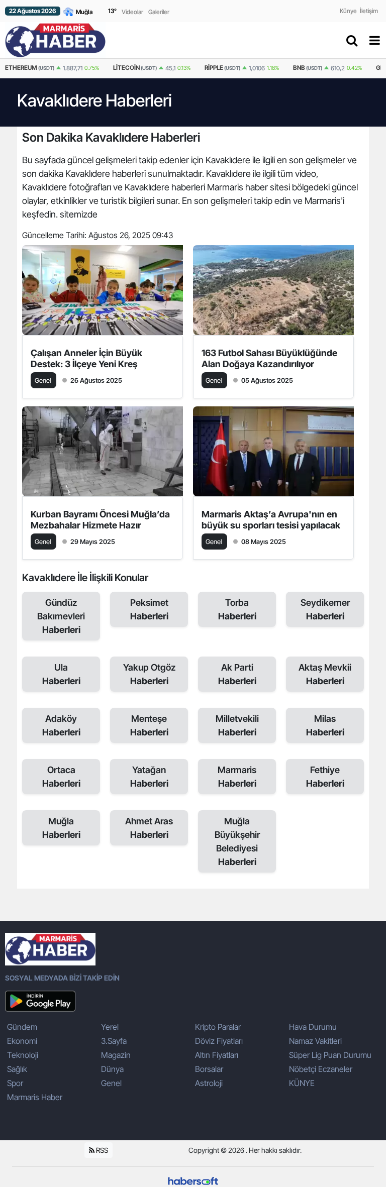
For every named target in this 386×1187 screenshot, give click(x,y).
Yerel (110, 1027)
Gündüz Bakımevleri (61, 616)
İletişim (369, 11)
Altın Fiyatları (216, 1055)
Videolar (132, 12)
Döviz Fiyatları (219, 1041)
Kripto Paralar (218, 1027)
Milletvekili (237, 725)
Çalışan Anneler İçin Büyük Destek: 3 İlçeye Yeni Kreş (86, 358)
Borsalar (209, 1069)
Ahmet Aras (149, 828)
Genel (111, 1083)
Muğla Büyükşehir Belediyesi (237, 841)
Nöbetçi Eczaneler (320, 1069)
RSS (101, 1150)
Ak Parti (237, 674)
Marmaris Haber (34, 1097)
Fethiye (325, 777)
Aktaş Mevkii (325, 674)
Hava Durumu (313, 1027)
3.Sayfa (114, 1041)
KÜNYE (302, 1083)
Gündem (22, 1027)
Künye (348, 11)
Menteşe (149, 725)
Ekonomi (22, 1041)
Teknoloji (22, 1055)
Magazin (116, 1055)
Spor (15, 1083)
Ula (61, 674)
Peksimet (149, 609)
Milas (325, 725)
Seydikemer (325, 609)
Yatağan (149, 777)
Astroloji (209, 1083)
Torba (237, 609)
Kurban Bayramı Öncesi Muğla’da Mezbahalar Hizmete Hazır (100, 519)
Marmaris (237, 777)
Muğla (61, 828)
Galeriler (158, 12)
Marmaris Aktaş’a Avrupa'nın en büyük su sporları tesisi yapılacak (271, 519)
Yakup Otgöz (149, 674)
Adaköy (61, 725)
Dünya (112, 1069)
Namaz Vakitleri (315, 1041)
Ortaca (61, 777)
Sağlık (17, 1069)
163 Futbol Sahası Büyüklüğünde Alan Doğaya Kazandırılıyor (269, 358)
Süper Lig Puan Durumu (330, 1055)
